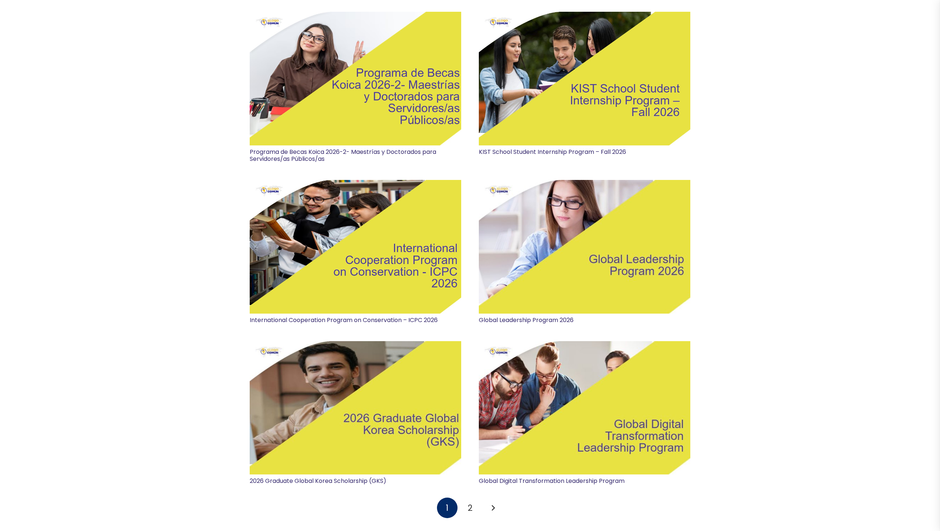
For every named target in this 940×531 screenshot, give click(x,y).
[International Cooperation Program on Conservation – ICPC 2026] (355, 247)
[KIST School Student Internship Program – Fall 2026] (584, 78)
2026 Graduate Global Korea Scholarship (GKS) (318, 481)
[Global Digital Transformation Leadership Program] (584, 408)
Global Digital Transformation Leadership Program (552, 481)
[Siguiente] (492, 508)
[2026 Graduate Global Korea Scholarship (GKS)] (355, 408)
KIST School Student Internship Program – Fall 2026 (552, 152)
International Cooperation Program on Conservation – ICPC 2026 (344, 320)
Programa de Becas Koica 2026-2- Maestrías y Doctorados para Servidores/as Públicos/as (343, 155)
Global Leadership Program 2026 (526, 320)
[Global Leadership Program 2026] (584, 247)
